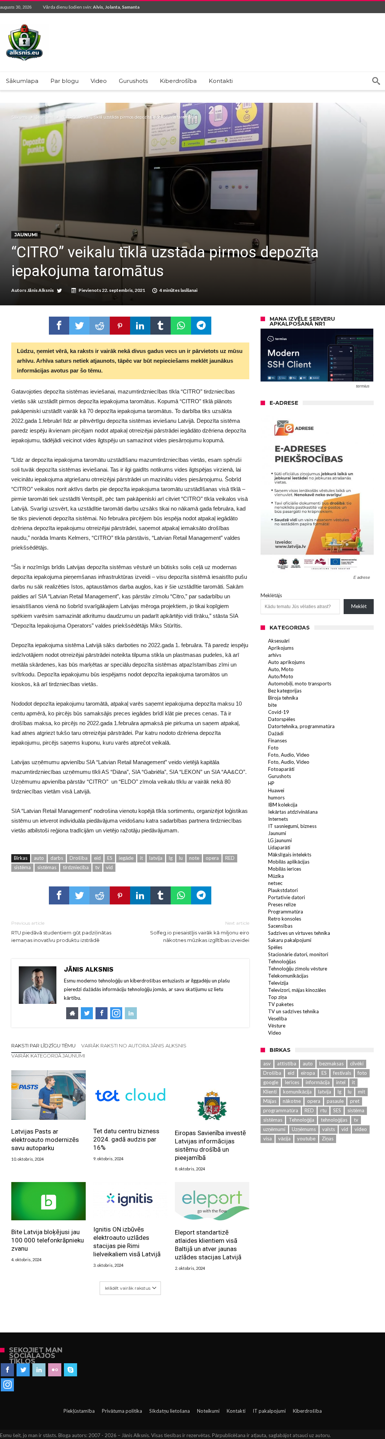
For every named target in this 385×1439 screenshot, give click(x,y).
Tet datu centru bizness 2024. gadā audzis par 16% (126, 1139)
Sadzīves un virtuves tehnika (299, 933)
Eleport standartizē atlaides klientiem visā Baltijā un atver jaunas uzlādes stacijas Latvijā (208, 1245)
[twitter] (79, 326)
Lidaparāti (279, 847)
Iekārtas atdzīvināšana (293, 812)
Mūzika (276, 876)
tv (97, 867)
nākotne (292, 1101)
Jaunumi (44, 117)
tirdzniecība (76, 867)
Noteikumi (208, 1411)
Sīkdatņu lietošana (169, 1411)
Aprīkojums (281, 648)
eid (97, 858)
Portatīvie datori (286, 897)
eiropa (308, 1073)
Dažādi (275, 733)
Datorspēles (281, 719)
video (361, 1129)
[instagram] (7, 1385)
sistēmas (46, 867)
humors (276, 798)
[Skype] (70, 1370)
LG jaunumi (280, 840)
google (270, 1082)
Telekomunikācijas (288, 976)
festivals (342, 1073)
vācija (284, 1139)
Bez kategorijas (285, 691)
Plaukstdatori (283, 890)
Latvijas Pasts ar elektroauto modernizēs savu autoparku (45, 1140)
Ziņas (327, 1139)
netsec (275, 883)
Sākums (19, 117)
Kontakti (236, 1411)
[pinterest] (120, 326)
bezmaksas (331, 1063)
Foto (273, 748)
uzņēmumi (274, 1129)
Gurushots (279, 776)
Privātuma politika (122, 1411)
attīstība (286, 1063)
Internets (278, 819)
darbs (56, 858)
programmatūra (280, 1110)
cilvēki (357, 1063)
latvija (155, 858)
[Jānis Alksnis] (24, 24)
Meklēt (359, 606)
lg (171, 858)
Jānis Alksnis (40, 290)
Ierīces (292, 1082)
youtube (306, 1139)
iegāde (126, 858)
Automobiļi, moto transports (299, 683)
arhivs (274, 655)
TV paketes (281, 1004)
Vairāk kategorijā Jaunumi (48, 1056)
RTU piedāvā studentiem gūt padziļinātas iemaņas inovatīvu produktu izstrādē (61, 931)
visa (267, 1139)
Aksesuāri (279, 641)
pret (354, 1101)
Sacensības (280, 926)
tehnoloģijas (334, 1120)
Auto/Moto (280, 676)
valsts (328, 1129)
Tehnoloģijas (282, 961)
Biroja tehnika (283, 698)
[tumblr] (160, 326)
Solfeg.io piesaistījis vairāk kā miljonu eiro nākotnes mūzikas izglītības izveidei (199, 931)
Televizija (278, 983)
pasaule (335, 1101)
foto (362, 1073)
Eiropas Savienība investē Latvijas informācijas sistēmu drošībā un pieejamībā (210, 1145)
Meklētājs (271, 595)
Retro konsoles (284, 919)
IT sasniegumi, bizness (292, 826)
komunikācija (297, 1092)
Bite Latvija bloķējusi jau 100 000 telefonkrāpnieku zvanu (47, 1240)
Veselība (277, 1018)
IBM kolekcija (282, 805)
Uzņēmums (304, 1129)
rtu (323, 1110)
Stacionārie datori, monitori (298, 954)
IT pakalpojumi (269, 1411)
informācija (318, 1082)
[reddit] (99, 326)
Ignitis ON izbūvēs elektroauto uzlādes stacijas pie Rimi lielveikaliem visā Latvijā (127, 1242)
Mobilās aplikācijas (288, 862)
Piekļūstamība (79, 1411)
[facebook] (59, 326)
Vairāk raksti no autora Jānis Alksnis (133, 1045)
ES (109, 858)
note (194, 858)
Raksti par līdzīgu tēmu (43, 1045)
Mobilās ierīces (284, 869)
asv (267, 1063)
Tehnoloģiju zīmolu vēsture (297, 969)
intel (341, 1082)
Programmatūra (285, 912)
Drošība (79, 858)
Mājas (269, 1101)
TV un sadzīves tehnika (293, 1011)
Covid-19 (278, 712)
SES (337, 1110)
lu (181, 858)
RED (230, 858)
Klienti (270, 1092)
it (141, 858)
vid (109, 867)
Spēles (275, 947)
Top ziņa (277, 997)
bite (272, 705)
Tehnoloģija (301, 1120)
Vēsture (276, 1026)
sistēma (22, 867)
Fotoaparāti (281, 769)
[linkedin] (140, 326)
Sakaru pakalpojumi (289, 940)
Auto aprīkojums (286, 662)
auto (39, 858)
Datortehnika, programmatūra (301, 726)
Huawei (276, 790)
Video (274, 1033)
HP (271, 783)
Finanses (277, 741)
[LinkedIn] (38, 1370)
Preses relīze (282, 904)
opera (212, 858)
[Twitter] (23, 1370)
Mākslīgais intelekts (289, 855)
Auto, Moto (281, 669)
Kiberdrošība (307, 1411)
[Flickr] (54, 1370)
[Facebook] (7, 1370)
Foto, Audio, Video (288, 755)
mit (361, 1092)
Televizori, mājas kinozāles (297, 990)
